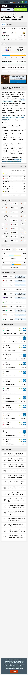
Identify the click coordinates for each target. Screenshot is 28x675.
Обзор (3, 24)
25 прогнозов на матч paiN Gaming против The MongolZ (13, 117)
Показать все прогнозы (14, 71)
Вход (18, 2)
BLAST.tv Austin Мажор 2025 (14, 195)
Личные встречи (14, 267)
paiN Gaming (5, 35)
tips (12, 2)
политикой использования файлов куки (14, 668)
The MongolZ (22, 35)
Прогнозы (9, 24)
